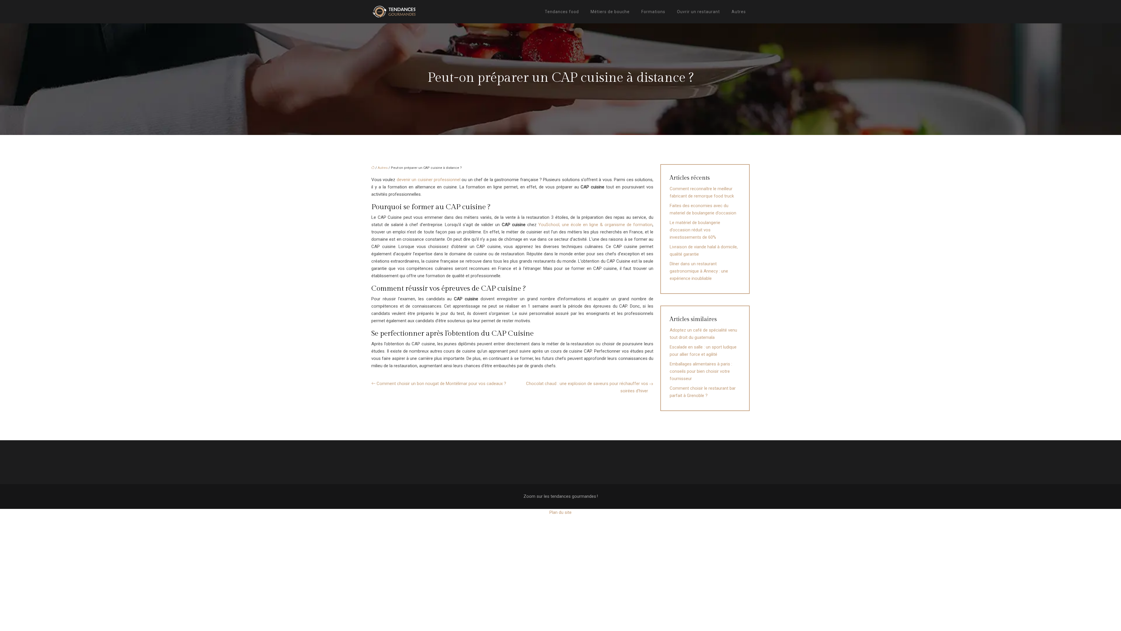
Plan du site (560, 512)
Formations (653, 11)
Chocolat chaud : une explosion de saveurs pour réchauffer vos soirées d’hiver (587, 387)
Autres (739, 11)
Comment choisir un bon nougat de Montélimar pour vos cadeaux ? (441, 383)
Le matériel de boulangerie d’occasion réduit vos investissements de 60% (695, 230)
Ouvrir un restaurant (698, 11)
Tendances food (562, 11)
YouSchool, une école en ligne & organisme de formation (595, 224)
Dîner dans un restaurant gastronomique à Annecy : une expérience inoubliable (699, 271)
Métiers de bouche (610, 11)
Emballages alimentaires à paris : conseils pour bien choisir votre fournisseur (701, 371)
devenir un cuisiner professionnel (428, 179)
